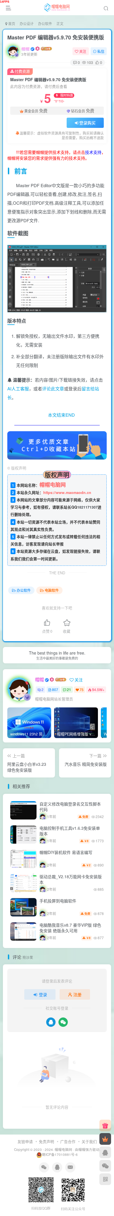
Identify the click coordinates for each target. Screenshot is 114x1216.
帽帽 (25, 49)
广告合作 (67, 1141)
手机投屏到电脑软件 (57, 901)
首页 (11, 23)
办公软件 (45, 23)
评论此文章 (53, 388)
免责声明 (46, 1141)
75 (82, 689)
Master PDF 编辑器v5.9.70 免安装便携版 (55, 37)
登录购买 (87, 123)
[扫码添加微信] (105, 1166)
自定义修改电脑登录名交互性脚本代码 (70, 807)
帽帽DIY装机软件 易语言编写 (65, 852)
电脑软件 (52, 590)
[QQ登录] (51, 1022)
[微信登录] (63, 1022)
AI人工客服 (18, 388)
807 (55, 689)
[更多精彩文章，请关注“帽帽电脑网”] (57, 444)
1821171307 (87, 507)
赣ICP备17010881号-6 (60, 1154)
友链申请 (25, 1141)
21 (69, 689)
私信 (100, 51)
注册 (77, 994)
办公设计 (27, 23)
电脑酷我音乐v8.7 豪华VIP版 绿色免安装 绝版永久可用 (70, 928)
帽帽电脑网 (63, 1149)
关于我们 (89, 1141)
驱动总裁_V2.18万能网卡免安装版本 (70, 879)
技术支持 (93, 152)
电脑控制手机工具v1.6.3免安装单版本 (69, 831)
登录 (43, 994)
